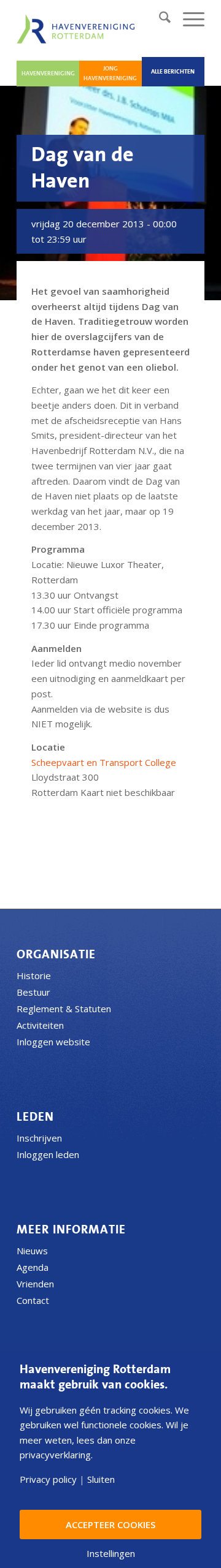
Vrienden (35, 1284)
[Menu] (187, 19)
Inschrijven (39, 1138)
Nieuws (32, 1250)
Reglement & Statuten (64, 1008)
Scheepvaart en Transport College (103, 762)
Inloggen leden (48, 1154)
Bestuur (33, 992)
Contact (33, 1300)
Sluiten (101, 1479)
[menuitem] (159, 19)
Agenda (32, 1267)
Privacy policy (48, 1479)
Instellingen (111, 1553)
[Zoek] (159, 19)
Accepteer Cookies (110, 1524)
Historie (34, 975)
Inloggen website (53, 1042)
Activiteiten (40, 1025)
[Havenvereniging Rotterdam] (78, 28)
